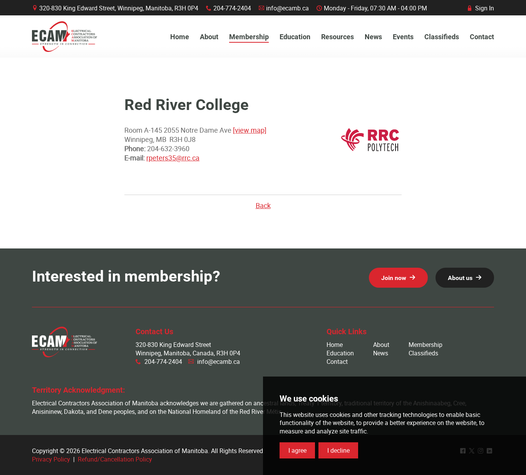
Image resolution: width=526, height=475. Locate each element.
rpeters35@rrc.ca (172, 157)
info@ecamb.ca (287, 8)
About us (460, 278)
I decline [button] (338, 450)
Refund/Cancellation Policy (115, 459)
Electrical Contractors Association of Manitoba (64, 36)
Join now (393, 278)
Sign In (481, 8)
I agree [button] (297, 450)
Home (335, 344)
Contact (337, 361)
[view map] (249, 130)
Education (340, 353)
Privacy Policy (51, 459)
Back (263, 205)
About (381, 344)
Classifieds (423, 353)
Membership (425, 344)
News (380, 353)
